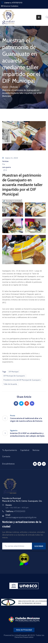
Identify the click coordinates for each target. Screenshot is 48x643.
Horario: (9, 505)
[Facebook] (16, 403)
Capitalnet (24, 450)
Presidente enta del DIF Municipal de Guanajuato (22, 380)
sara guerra (6, 167)
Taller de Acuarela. (10, 384)
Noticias (14, 87)
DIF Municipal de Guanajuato (14, 376)
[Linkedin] (32, 403)
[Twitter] (21, 403)
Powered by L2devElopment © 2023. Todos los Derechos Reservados (24, 636)
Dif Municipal (14, 372)
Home (5, 87)
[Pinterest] (26, 403)
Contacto (6, 456)
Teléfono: (15, 511)
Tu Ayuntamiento (9, 450)
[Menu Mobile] (38, 17)
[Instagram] (44, 464)
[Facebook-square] (35, 464)
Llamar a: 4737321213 (13, 3)
